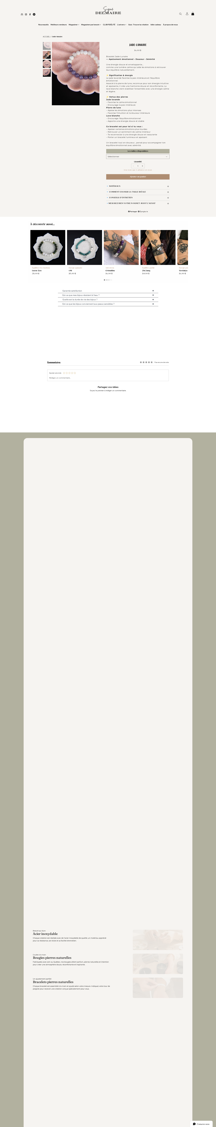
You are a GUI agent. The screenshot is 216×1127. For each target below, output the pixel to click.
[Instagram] (26, 14)
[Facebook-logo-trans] (30, 14)
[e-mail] (22, 14)
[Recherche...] (180, 14)
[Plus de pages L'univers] (125, 24)
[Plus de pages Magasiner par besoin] (100, 24)
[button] (192, 13)
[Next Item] (97, 74)
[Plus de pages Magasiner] (78, 24)
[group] (108, 253)
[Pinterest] (34, 14)
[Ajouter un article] (142, 166)
